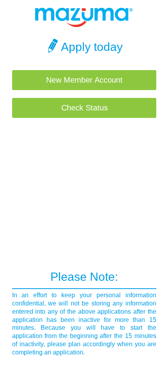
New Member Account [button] (84, 80)
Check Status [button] (84, 107)
